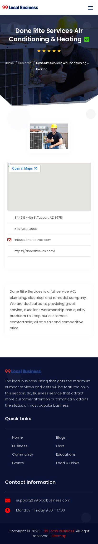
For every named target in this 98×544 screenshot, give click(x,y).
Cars (60, 445)
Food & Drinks (67, 462)
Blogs (61, 437)
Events (18, 462)
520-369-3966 (26, 228)
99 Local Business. (59, 530)
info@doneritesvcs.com (33, 239)
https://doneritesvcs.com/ (35, 251)
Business (24, 63)
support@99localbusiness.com (43, 500)
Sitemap (58, 535)
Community (22, 454)
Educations (66, 454)
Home (9, 63)
